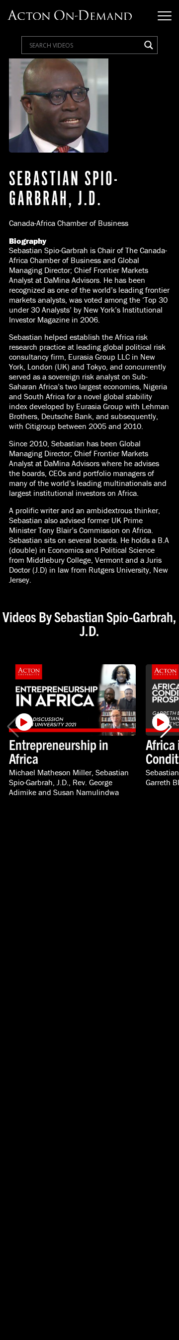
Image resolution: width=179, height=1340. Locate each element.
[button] (166, 727)
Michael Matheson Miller (50, 772)
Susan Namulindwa (86, 792)
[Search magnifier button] (148, 45)
